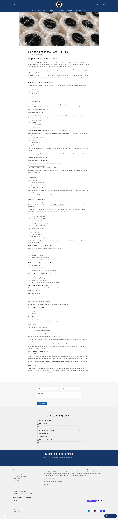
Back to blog (60, 377)
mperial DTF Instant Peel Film (57, 204)
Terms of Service (16, 484)
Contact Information (17, 478)
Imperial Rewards (16, 489)
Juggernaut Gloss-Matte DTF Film (37, 157)
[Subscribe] (68, 461)
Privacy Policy (16, 487)
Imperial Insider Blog (17, 474)
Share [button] (39, 48)
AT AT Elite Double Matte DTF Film (38, 109)
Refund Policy (16, 482)
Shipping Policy (16, 480)
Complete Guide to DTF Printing (19, 491)
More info (46, 484)
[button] (14, 4)
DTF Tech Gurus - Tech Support (19, 476)
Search (14, 471)
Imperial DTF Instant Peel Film (36, 199)
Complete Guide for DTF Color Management (22, 493)
